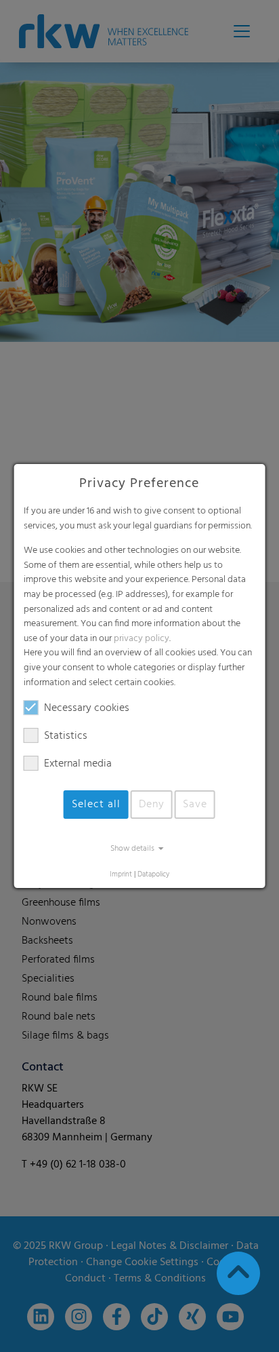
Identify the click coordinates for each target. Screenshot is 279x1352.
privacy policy (141, 638)
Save (195, 804)
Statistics (65, 736)
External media (78, 764)
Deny (152, 804)
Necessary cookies (86, 708)
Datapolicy (153, 875)
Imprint (121, 875)
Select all (96, 804)
